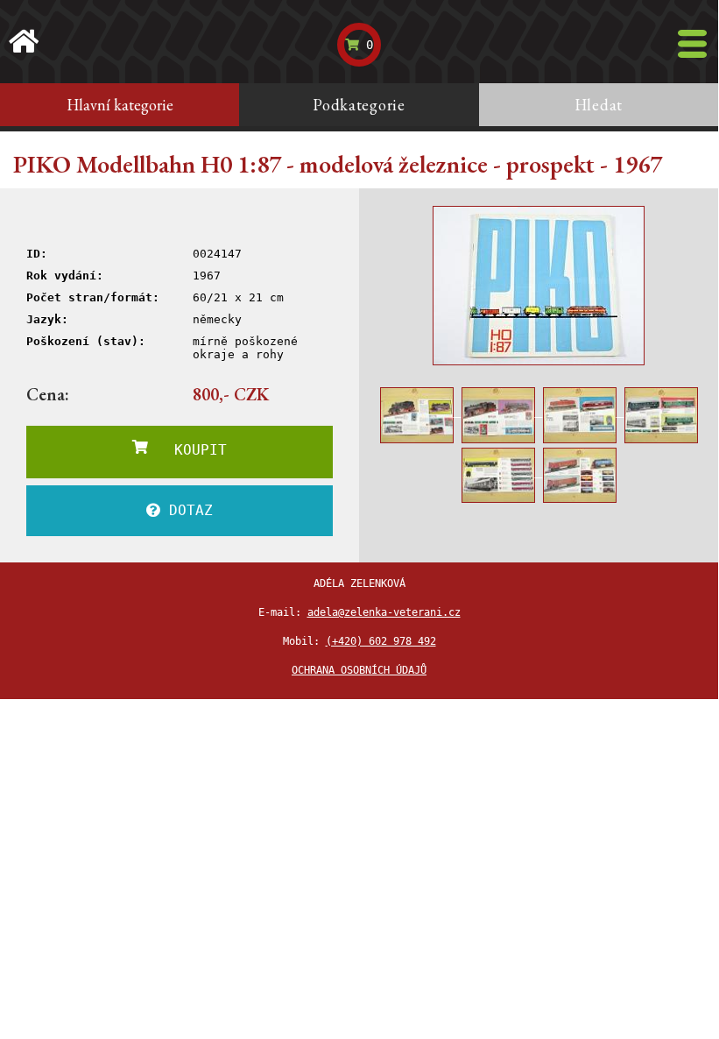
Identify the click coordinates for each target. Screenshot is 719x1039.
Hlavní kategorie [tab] (120, 105)
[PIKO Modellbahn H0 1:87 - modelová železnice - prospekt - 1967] (539, 285)
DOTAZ (186, 510)
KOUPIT (187, 450)
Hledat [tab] (598, 105)
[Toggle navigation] (692, 43)
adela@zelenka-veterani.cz (384, 612)
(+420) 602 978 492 (381, 641)
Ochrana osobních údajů (359, 670)
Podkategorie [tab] (359, 105)
